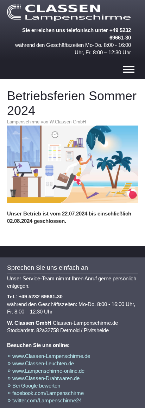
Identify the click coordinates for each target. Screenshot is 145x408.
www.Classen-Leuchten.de (43, 363)
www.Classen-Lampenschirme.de (51, 356)
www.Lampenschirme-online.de (48, 371)
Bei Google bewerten (36, 386)
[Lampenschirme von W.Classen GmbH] (70, 13)
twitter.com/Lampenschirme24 (47, 400)
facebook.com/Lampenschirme (48, 393)
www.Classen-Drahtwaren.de (46, 378)
